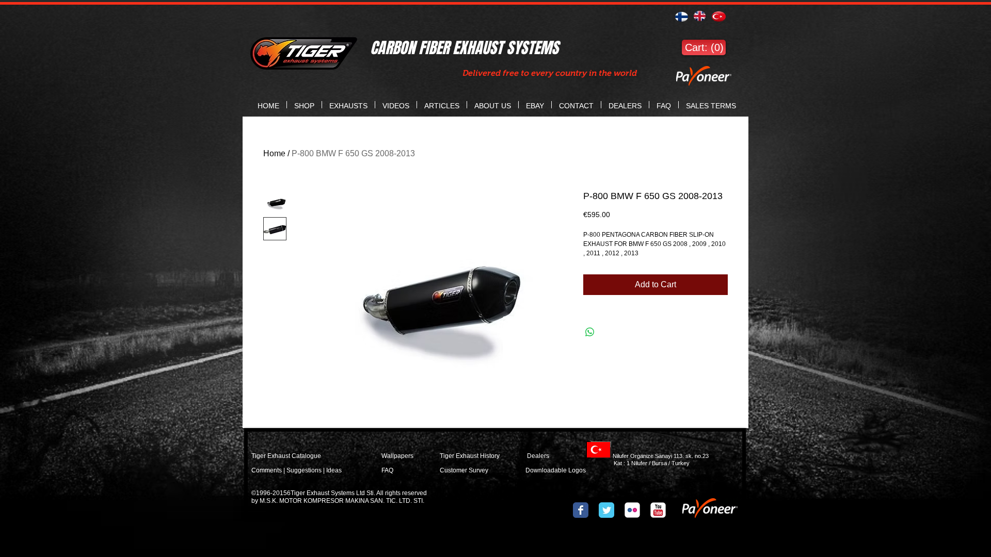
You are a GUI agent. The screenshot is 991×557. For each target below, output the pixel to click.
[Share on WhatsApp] (590, 332)
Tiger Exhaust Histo (467, 456)
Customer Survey (464, 470)
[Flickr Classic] (632, 510)
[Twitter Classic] (606, 510)
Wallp (389, 456)
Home (274, 153)
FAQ (387, 470)
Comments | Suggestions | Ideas (296, 470)
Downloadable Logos (555, 470)
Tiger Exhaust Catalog (282, 456)
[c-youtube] (658, 510)
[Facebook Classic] (580, 510)
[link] (703, 48)
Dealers (548, 456)
